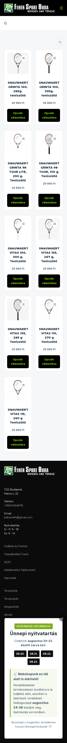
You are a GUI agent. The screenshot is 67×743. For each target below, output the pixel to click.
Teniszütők (11, 590)
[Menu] (61, 8)
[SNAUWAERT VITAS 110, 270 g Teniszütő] (49, 309)
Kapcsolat (10, 578)
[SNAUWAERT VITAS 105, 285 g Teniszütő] (18, 309)
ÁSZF (7, 562)
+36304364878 (13, 505)
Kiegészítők (11, 606)
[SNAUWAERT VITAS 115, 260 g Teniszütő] (18, 390)
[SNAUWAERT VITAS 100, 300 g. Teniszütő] (18, 229)
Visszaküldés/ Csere (16, 554)
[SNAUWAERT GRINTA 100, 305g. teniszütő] (49, 63)
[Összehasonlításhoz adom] (23, 58)
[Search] (5, 23)
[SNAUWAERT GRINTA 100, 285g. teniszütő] (18, 63)
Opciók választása (18, 115)
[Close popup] (62, 618)
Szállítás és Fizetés (15, 546)
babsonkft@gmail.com (18, 517)
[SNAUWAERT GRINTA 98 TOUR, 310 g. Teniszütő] (49, 144)
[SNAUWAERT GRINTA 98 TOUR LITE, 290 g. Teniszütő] (18, 144)
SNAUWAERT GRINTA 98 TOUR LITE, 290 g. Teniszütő (18, 172)
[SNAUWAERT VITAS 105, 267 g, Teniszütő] (49, 229)
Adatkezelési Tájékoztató (19, 570)
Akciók (8, 614)
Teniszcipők (11, 598)
